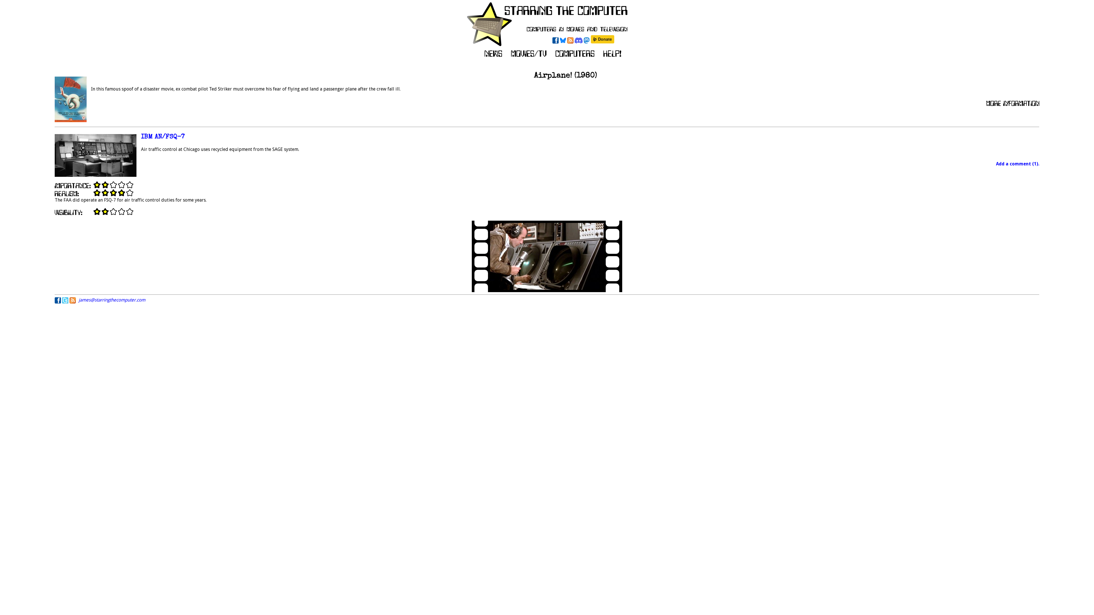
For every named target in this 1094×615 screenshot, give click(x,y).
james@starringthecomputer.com (112, 300)
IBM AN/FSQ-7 (163, 137)
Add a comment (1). (1017, 164)
